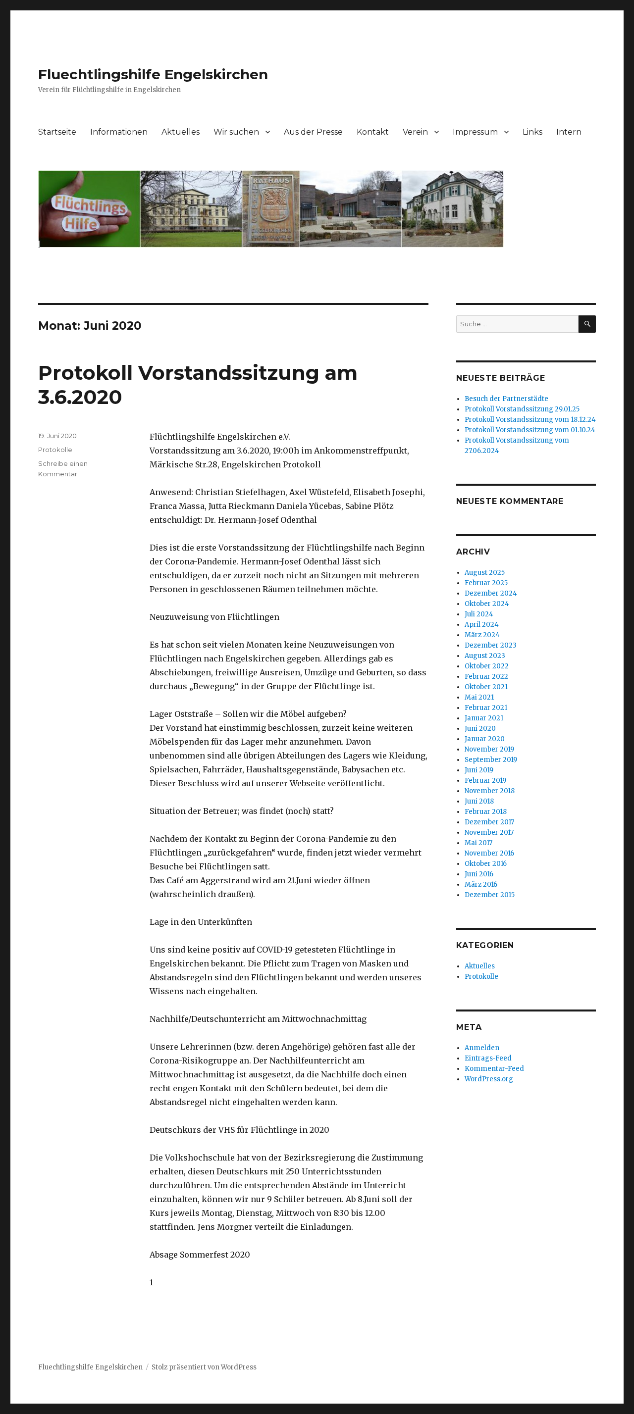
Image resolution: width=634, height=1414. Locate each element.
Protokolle (55, 450)
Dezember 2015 (490, 895)
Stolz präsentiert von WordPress (204, 1367)
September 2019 (491, 760)
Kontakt (373, 132)
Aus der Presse (313, 132)
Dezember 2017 (489, 822)
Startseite (57, 132)
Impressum (475, 132)
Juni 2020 (480, 728)
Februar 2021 (486, 708)
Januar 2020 (485, 739)
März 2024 (482, 635)
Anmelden (482, 1048)
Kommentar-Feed (494, 1068)
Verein (415, 132)
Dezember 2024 (491, 593)
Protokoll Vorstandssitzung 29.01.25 (522, 409)
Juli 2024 (479, 614)
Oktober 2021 (486, 687)
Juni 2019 (479, 770)
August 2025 (485, 572)
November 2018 (490, 791)
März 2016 (481, 884)
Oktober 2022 (487, 666)
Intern (568, 132)
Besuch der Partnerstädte (506, 399)
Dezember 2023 (491, 645)
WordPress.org (489, 1079)
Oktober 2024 (487, 604)
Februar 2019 (485, 780)
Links (532, 132)
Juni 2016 (479, 874)
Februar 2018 (486, 812)
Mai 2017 (478, 843)
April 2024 (482, 624)
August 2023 (485, 656)
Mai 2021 (479, 697)
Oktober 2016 (486, 863)
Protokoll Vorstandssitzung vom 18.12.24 (530, 419)
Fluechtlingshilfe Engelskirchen (153, 74)
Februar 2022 (486, 676)
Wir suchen (236, 132)
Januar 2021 (484, 718)
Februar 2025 (486, 583)
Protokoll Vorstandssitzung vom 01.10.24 (530, 430)
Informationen (119, 132)
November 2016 (489, 853)
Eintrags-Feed (488, 1058)
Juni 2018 (479, 801)
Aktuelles (180, 132)
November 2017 (489, 832)
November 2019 (489, 749)
